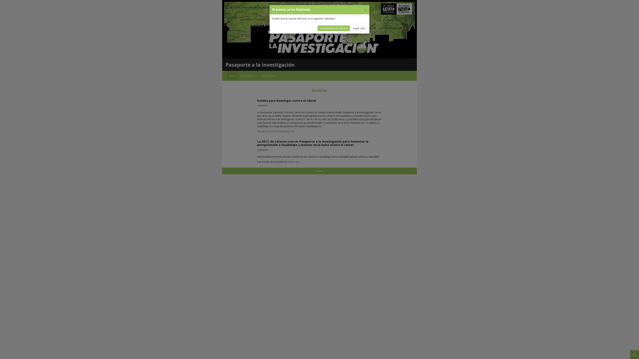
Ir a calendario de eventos (334, 28)
